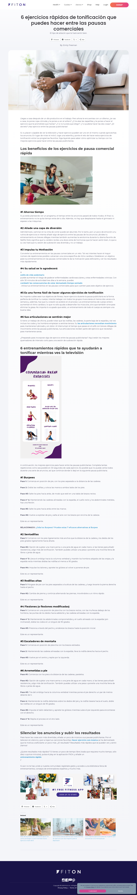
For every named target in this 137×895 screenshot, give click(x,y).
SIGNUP (119, 5)
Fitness (68, 10)
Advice (79, 5)
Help (97, 5)
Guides (67, 5)
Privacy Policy (63, 888)
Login (105, 5)
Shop (89, 5)
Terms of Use (74, 888)
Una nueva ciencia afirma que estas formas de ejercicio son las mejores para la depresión (68, 838)
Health (56, 5)
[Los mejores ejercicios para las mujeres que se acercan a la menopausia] (100, 827)
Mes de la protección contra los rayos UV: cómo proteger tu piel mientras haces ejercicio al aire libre (34, 838)
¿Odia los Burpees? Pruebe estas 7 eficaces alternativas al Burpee (67, 527)
